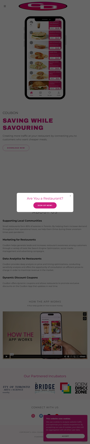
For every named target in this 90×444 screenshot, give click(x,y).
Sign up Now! (45, 205)
